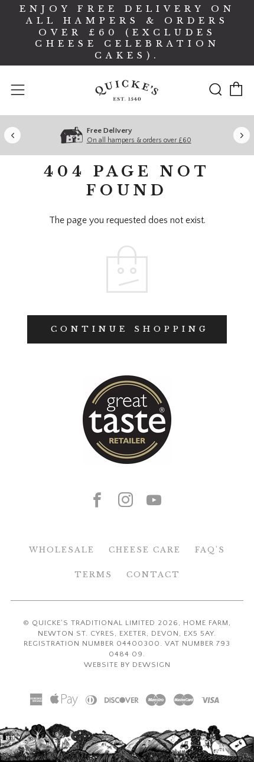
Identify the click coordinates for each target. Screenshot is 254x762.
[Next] (241, 135)
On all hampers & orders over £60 (139, 140)
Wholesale (62, 549)
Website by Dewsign (127, 664)
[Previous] (12, 135)
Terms (93, 574)
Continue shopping (130, 329)
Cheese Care (145, 549)
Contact (153, 574)
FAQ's (210, 549)
